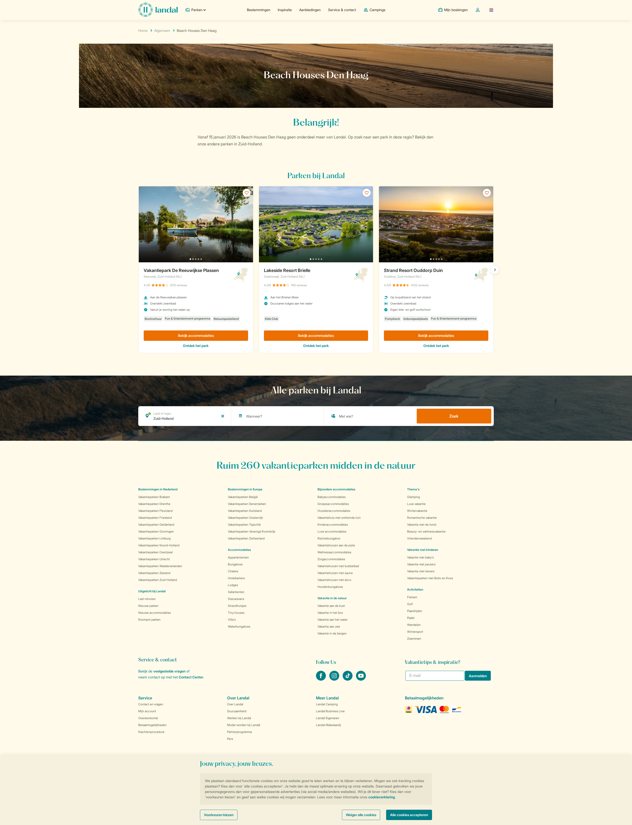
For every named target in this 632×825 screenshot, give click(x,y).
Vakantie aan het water (332, 619)
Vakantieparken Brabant (154, 497)
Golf (410, 604)
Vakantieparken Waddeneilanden (160, 566)
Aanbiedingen (310, 10)
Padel (411, 618)
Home (143, 30)
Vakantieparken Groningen (156, 531)
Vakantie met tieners (420, 571)
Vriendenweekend (419, 538)
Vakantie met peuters (421, 564)
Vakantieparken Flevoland (155, 511)
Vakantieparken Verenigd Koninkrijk (251, 531)
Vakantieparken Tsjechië (244, 524)
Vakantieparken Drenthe (154, 504)
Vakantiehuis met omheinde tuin (339, 517)
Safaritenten (236, 592)
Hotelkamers (236, 578)
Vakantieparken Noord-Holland (158, 545)
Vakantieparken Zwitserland (246, 538)
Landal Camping (327, 704)
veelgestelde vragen (169, 671)
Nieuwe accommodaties (154, 612)
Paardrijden (414, 611)
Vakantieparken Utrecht (154, 559)
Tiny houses (236, 612)
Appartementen (238, 557)
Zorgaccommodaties (331, 559)
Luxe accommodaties (331, 531)
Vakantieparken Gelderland (156, 524)
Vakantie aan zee (328, 626)
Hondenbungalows (330, 587)
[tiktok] (348, 679)
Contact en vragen (150, 704)
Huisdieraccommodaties (333, 511)
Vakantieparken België (243, 497)
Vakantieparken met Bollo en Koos (430, 578)
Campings (377, 10)
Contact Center (191, 677)
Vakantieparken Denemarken (247, 504)
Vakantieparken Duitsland (245, 511)
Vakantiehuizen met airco (334, 580)
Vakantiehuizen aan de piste (336, 545)
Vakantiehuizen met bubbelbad (338, 566)
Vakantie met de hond (421, 524)
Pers (230, 739)
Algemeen (162, 30)
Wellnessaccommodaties (334, 552)
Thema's (413, 489)
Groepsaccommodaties (333, 504)
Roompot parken (149, 619)
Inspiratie (285, 10)
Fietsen (412, 597)
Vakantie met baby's (420, 557)
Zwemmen (414, 638)
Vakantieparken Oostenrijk (245, 517)
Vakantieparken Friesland (155, 517)
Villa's (232, 619)
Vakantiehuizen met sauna (335, 573)
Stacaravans (236, 599)
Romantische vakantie (422, 517)
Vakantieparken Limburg (154, 538)
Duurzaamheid (236, 711)
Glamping (413, 497)
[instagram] (334, 679)
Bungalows (235, 564)
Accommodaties (239, 550)
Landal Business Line (330, 711)
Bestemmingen (258, 10)
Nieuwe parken (148, 606)
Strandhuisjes (237, 606)
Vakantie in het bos (330, 612)
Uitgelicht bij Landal (152, 591)
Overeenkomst (148, 718)
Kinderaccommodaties (332, 524)
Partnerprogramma (239, 732)
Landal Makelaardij (328, 725)
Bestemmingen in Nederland (158, 489)
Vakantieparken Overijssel (155, 552)
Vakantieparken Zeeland (154, 573)
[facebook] (321, 679)
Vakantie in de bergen (332, 633)
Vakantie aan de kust (331, 606)
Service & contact (342, 10)
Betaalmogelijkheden (152, 725)
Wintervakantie (417, 511)
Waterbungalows (239, 626)
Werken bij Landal (239, 718)
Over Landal (235, 704)
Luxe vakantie (416, 504)
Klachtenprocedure (151, 732)
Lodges (233, 585)
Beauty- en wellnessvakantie (426, 531)
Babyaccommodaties (331, 497)
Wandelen (414, 625)
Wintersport (415, 631)
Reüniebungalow (328, 538)
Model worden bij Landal (243, 725)
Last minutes (147, 599)
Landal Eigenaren (327, 718)
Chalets (233, 571)
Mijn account (147, 711)
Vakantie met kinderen (422, 550)
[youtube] (361, 679)
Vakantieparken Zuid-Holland (157, 580)
